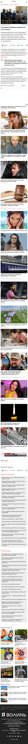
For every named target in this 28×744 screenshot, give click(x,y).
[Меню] (1, 2)
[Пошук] (26, 2)
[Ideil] (14, 739)
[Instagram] (13, 736)
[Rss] (21, 736)
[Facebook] (7, 736)
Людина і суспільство (14, 4)
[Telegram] (15, 736)
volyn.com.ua (11, 708)
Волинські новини (4, 4)
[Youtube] (18, 736)
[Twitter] (10, 736)
